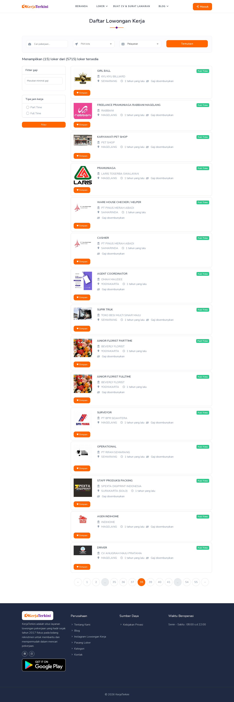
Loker (100, 6)
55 (196, 582)
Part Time (36, 107)
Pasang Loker (82, 643)
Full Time (35, 113)
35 (114, 582)
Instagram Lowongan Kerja (89, 637)
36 (123, 582)
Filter (43, 124)
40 (159, 582)
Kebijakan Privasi (132, 625)
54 (187, 582)
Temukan (187, 44)
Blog (162, 6)
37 (132, 582)
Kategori (78, 649)
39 (150, 582)
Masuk (203, 7)
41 (168, 582)
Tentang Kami (81, 625)
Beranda (81, 6)
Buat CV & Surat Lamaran (131, 6)
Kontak (78, 655)
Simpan (83, 92)
